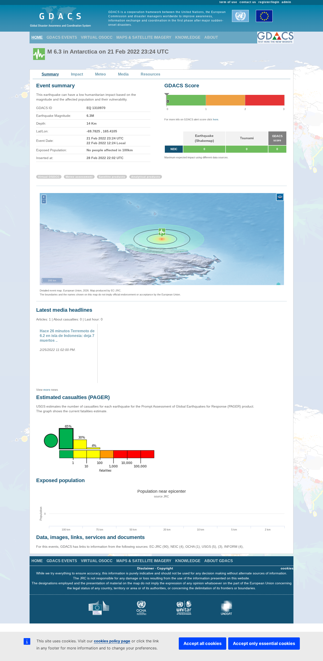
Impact (77, 74)
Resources (150, 74)
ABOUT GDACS (218, 561)
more (46, 390)
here (215, 119)
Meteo (100, 74)
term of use (228, 2)
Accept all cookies (202, 643)
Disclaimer (145, 568)
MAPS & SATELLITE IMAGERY (143, 37)
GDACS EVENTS (62, 37)
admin (286, 2)
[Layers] (280, 197)
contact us (248, 2)
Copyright (165, 568)
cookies (287, 568)
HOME (37, 37)
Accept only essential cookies (264, 643)
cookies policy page (112, 641)
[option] (67, 353)
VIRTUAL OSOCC (97, 37)
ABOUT (211, 37)
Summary (50, 74)
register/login (268, 2)
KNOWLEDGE (188, 37)
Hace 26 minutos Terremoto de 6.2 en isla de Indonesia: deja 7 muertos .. (67, 335)
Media (123, 74)
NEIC (173, 149)
